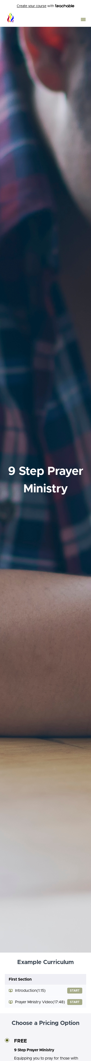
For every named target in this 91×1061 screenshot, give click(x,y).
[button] (83, 19)
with (36, 6)
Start (75, 990)
